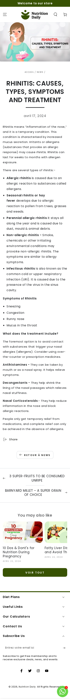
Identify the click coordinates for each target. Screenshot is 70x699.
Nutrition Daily (27, 686)
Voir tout (35, 572)
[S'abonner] (65, 648)
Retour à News (37, 455)
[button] (55, 14)
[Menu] (5, 14)
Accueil (29, 72)
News (40, 72)
